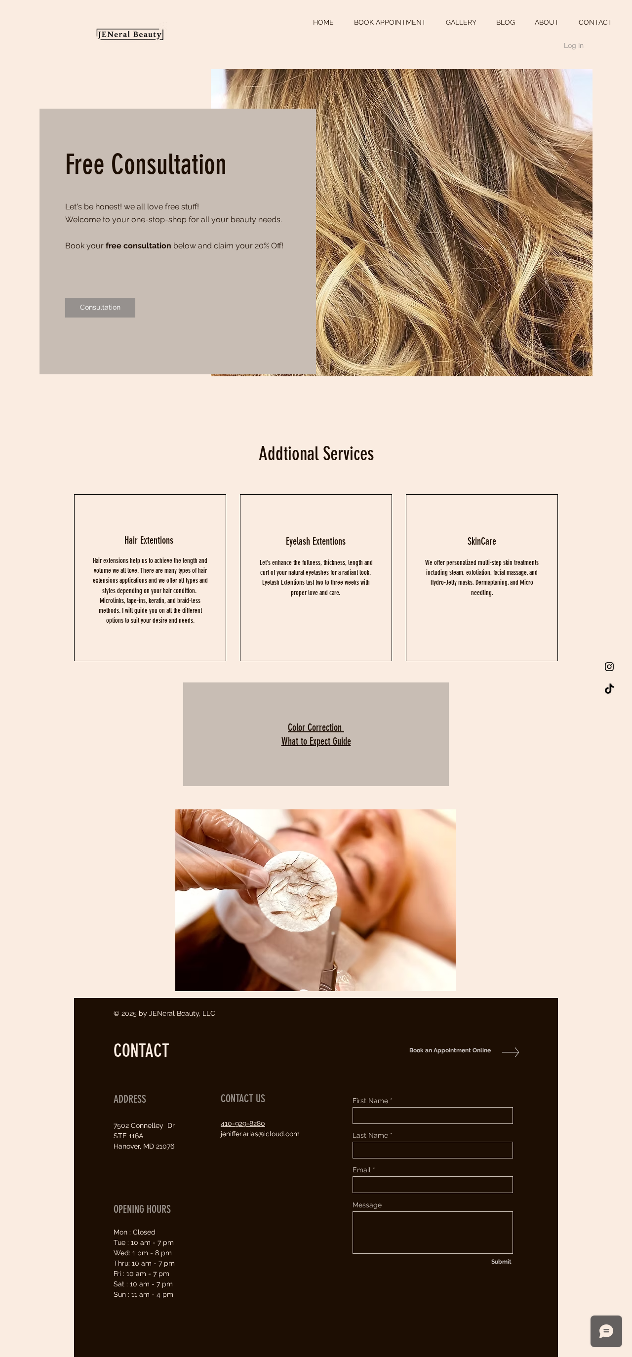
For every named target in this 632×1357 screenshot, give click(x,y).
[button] (315, 900)
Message (367, 1204)
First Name (370, 1100)
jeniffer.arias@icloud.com (260, 1134)
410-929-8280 (243, 1123)
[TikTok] (609, 689)
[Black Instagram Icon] (609, 667)
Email (362, 1169)
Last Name (370, 1135)
